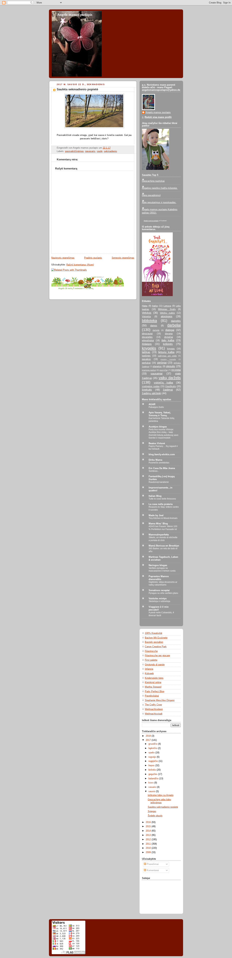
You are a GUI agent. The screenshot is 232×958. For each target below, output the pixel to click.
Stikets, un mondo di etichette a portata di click (163, 539)
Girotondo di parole (155, 664)
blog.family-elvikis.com (162, 454)
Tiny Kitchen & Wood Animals (163, 518)
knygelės (149, 348)
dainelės (176, 320)
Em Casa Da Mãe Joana (162, 468)
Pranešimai (152, 864)
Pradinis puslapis (93, 258)
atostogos (166, 316)
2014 (149, 831)
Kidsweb (149, 673)
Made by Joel (156, 515)
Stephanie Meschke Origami (160, 700)
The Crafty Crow (153, 704)
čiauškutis (170, 386)
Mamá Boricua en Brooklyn (164, 545)
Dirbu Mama (155, 460)
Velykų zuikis (167, 313)
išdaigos (147, 343)
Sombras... (154, 471)
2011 (149, 844)
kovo (151, 782)
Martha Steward (153, 687)
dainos (153, 325)
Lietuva (167, 306)
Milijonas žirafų (167, 309)
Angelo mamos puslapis (74, 15)
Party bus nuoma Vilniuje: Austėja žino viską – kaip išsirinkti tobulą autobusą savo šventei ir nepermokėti (163, 433)
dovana (169, 333)
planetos (157, 366)
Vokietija (146, 316)
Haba (144, 306)
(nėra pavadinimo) (151, 195)
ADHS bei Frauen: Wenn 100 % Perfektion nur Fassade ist (163, 528)
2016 (149, 822)
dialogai (169, 329)
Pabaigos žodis (156, 407)
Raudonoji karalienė (159, 482)
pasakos (146, 359)
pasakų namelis (168, 359)
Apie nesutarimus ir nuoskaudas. (159, 202)
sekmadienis (110, 151)
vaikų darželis (170, 378)
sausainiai (156, 373)
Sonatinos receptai (159, 590)
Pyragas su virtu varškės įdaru (163, 593)
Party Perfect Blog (154, 691)
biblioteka (149, 321)
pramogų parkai (149, 370)
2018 (149, 736)
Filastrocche (151, 651)
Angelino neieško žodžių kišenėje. (160, 188)
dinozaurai (147, 333)
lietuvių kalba (166, 352)
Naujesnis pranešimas (62, 258)
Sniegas (152, 811)
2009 (149, 852)
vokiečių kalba (163, 382)
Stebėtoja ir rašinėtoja (159, 601)
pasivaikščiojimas (74, 151)
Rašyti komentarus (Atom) (80, 264)
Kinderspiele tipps (154, 678)
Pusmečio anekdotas (159, 462)
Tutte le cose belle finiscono (162, 499)
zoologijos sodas (151, 386)
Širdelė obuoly (155, 815)
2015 (149, 826)
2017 (149, 740)
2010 (149, 848)
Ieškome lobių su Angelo (160, 795)
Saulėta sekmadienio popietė (77, 89)
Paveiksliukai (152, 696)
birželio (152, 770)
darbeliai (174, 325)
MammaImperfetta (159, 534)
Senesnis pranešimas (123, 258)
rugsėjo (152, 757)
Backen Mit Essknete (156, 637)
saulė (99, 151)
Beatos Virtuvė (157, 443)
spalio (151, 752)
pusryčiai (163, 370)
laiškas (146, 352)
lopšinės (146, 356)
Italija (155, 306)
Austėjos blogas (158, 426)
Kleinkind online (153, 682)
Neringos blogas (158, 565)
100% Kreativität (153, 633)
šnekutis (147, 389)
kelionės (168, 343)
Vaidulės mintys (158, 598)
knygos (171, 348)
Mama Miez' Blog (158, 523)
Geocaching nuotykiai (153, 181)
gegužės (153, 774)
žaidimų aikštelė (151, 393)
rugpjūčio (153, 761)
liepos (151, 765)
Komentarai (152, 870)
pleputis (170, 366)
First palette (151, 660)
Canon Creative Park (156, 646)
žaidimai (168, 389)
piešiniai (162, 362)
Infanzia (149, 669)
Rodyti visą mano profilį (158, 117)
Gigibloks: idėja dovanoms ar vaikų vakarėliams (163, 583)
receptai (176, 369)
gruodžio (153, 744)
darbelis (156, 330)
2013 (149, 835)
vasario (152, 787)
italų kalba (167, 340)
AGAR (152, 404)
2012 (149, 839)
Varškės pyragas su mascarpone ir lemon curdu (162, 569)
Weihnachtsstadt (153, 714)
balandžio (153, 778)
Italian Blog (155, 496)
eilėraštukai (148, 340)
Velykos (146, 312)
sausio (152, 791)
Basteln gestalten (154, 642)
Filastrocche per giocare (157, 655)
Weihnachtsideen (154, 709)
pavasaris (90, 151)
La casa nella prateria (161, 504)
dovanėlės (147, 337)
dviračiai (168, 337)
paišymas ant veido (167, 356)
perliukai (146, 363)
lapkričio (153, 748)
